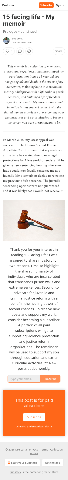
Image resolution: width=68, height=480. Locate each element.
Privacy (33, 449)
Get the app (52, 462)
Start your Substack (24, 462)
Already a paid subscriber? (34, 426)
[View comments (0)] (20, 51)
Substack (15, 472)
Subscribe (46, 5)
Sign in (60, 5)
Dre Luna (17, 38)
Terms (44, 449)
